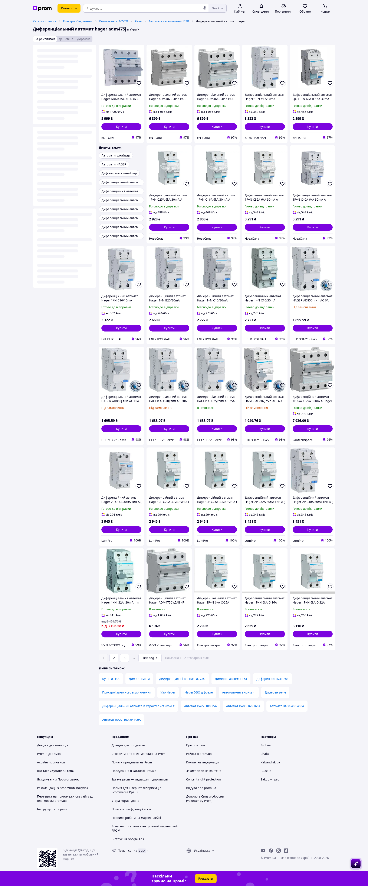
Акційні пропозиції (51, 762)
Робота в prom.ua (199, 754)
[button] (121, 126)
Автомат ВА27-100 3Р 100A (121, 720)
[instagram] (278, 850)
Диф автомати (139, 679)
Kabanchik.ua (270, 762)
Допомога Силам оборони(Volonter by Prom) (205, 798)
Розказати (205, 878)
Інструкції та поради (52, 809)
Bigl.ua (266, 745)
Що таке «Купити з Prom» (55, 771)
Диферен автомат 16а (231, 679)
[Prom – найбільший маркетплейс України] (42, 8)
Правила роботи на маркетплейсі (136, 818)
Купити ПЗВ (110, 679)
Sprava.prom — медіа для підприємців (140, 779)
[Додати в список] (138, 83)
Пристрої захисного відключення (126, 692)
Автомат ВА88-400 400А (287, 706)
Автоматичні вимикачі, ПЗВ (168, 21)
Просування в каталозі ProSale (134, 771)
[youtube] (263, 850)
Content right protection (203, 779)
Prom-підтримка (49, 754)
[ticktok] (286, 850)
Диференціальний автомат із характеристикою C (138, 706)
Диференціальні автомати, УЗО (182, 679)
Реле (138, 21)
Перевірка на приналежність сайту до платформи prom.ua (65, 798)
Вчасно (266, 771)
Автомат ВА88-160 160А (243, 706)
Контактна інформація (202, 762)
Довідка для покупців (52, 745)
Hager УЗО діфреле (199, 692)
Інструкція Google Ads (128, 839)
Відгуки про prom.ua (201, 788)
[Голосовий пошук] (204, 8)
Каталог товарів (44, 21)
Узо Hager (168, 692)
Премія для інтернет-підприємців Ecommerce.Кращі (136, 790)
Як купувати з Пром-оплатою (58, 779)
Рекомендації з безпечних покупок (62, 788)
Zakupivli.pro (270, 779)
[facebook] (270, 850)
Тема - (127, 850)
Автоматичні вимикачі (238, 692)
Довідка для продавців (128, 745)
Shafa (265, 754)
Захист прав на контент (203, 771)
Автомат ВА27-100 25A (200, 706)
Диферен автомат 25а (272, 679)
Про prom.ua (195, 745)
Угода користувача (125, 801)
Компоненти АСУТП (113, 21)
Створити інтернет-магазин (132, 754)
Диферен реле (275, 692)
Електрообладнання (77, 21)
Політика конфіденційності (131, 809)
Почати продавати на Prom (132, 762)
